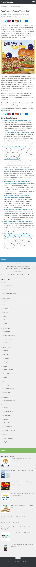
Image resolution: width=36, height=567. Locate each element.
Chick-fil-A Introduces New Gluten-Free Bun (16, 132)
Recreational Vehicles (10, 293)
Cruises (6, 419)
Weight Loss (7, 362)
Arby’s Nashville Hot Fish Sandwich (14, 147)
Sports (6, 320)
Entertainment (6, 298)
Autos (4, 283)
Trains (5, 434)
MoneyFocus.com (7, 2)
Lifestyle (5, 366)
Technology (6, 397)
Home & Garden (8, 369)
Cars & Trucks (8, 285)
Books (6, 305)
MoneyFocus (7, 14)
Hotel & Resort (8, 426)
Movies (6, 312)
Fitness (6, 350)
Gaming (6, 308)
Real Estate (7, 392)
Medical (6, 354)
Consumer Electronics (10, 400)
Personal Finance (9, 388)
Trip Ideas (6, 442)
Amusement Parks (9, 411)
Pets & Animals (8, 373)
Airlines (6, 407)
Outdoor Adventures (9, 430)
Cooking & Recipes (9, 335)
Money (5, 382)
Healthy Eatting (8, 339)
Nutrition (6, 358)
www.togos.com (5, 110)
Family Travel (7, 423)
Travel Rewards (8, 438)
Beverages (7, 331)
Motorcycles (7, 289)
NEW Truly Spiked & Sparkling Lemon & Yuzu (17, 209)
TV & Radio (7, 323)
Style (5, 377)
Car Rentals (7, 415)
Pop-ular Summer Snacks (11, 159)
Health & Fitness (7, 347)
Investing (6, 385)
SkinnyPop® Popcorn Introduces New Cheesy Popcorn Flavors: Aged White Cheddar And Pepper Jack (18, 236)
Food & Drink (5, 6)
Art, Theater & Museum (10, 301)
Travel (4, 404)
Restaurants (15, 6)
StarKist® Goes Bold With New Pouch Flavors (17, 120)
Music (5, 316)
